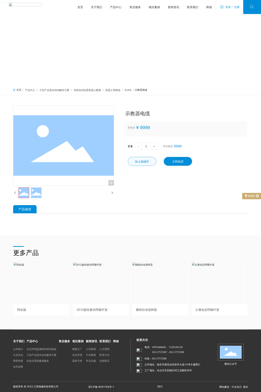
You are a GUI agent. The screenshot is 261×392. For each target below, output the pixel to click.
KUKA (128, 89)
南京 (245, 386)
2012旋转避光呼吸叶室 (92, 310)
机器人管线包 (112, 89)
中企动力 (237, 386)
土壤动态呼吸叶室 (207, 310)
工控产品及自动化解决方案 (54, 89)
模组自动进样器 (146, 310)
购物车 (252, 195)
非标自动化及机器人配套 (87, 89)
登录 (228, 7)
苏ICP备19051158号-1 (101, 386)
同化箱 (21, 310)
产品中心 (32, 54)
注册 (237, 7)
